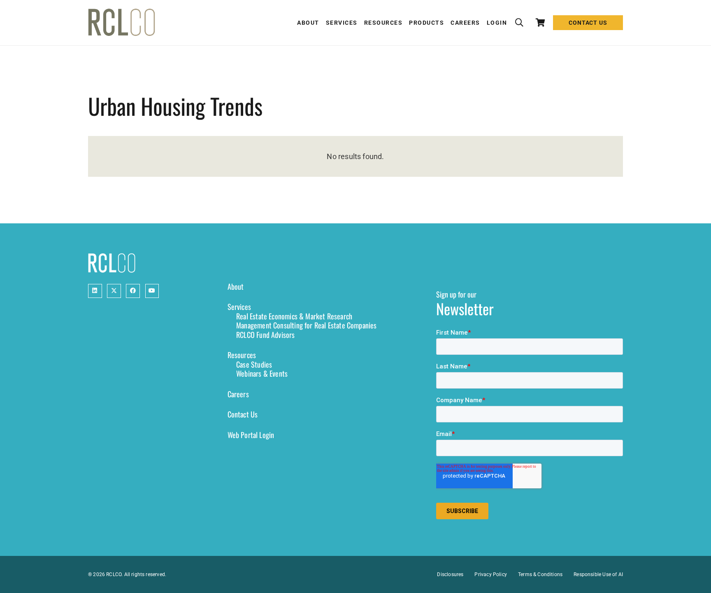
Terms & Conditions (540, 574)
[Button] (95, 291)
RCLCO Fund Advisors (265, 334)
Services (239, 306)
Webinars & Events (262, 373)
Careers (238, 394)
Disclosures (450, 574)
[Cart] (541, 22)
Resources (242, 354)
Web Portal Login (251, 434)
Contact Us (243, 414)
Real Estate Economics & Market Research (294, 316)
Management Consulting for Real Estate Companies (306, 325)
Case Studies (254, 364)
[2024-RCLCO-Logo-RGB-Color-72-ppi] (121, 22)
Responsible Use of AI (598, 574)
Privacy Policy (490, 574)
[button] (519, 22)
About (236, 286)
